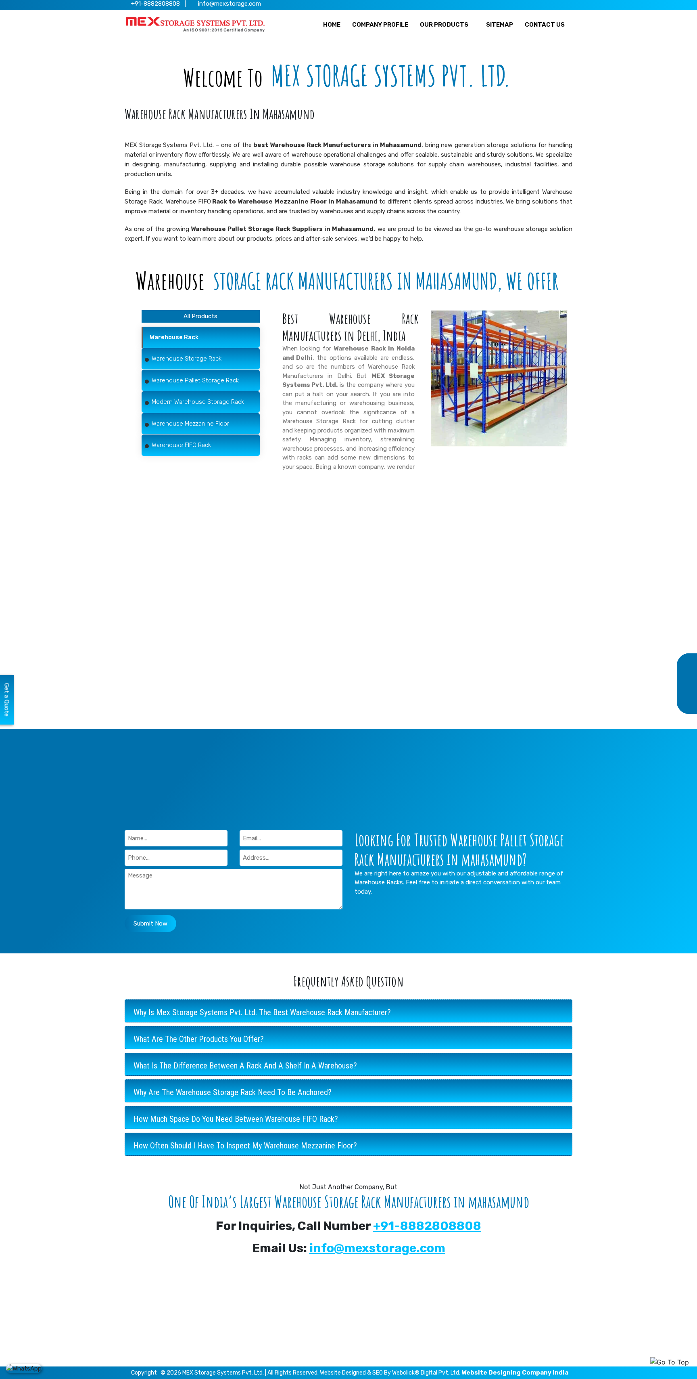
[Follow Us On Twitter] (534, 4)
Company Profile (383, 1353)
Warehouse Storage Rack (319, 421)
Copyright (144, 1372)
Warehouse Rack (268, 1291)
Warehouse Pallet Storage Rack (288, 1316)
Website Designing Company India (514, 1372)
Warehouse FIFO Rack (274, 1353)
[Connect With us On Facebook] (522, 4)
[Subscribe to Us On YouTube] (569, 4)
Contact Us (375, 1341)
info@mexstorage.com (228, 3)
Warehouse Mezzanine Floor (283, 1341)
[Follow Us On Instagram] (557, 4)
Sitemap (371, 1328)
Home (368, 1291)
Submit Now (150, 923)
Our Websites (378, 1316)
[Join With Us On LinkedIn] (546, 4)
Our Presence (379, 1303)
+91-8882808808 (427, 1226)
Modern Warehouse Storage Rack (291, 1328)
